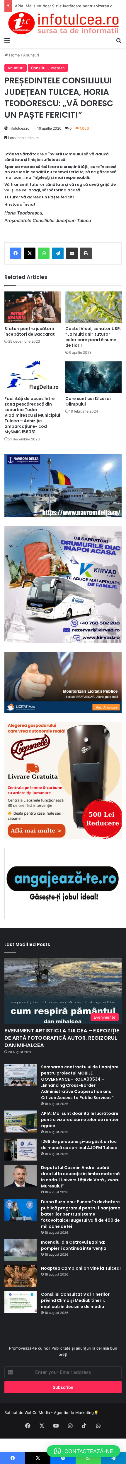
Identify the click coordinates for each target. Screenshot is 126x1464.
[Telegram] (58, 253)
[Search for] (119, 40)
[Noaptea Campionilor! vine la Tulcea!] (20, 1276)
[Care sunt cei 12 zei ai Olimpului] (93, 377)
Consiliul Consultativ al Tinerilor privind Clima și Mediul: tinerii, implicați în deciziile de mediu (75, 1300)
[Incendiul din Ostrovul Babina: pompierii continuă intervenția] (20, 1250)
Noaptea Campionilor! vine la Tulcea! (81, 1268)
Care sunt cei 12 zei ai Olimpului (88, 401)
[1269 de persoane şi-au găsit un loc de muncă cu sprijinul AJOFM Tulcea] (20, 1150)
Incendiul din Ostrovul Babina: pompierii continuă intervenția (73, 1245)
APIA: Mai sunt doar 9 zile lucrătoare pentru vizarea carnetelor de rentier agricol (80, 1120)
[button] (83, 1451)
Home (14, 55)
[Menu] (7, 40)
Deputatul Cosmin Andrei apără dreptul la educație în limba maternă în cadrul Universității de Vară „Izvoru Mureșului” (80, 1177)
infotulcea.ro (19, 128)
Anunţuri (31, 55)
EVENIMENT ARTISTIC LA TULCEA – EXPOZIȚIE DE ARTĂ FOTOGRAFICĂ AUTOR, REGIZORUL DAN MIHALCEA (61, 1038)
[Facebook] (15, 253)
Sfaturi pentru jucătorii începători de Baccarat (29, 331)
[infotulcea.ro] (63, 23)
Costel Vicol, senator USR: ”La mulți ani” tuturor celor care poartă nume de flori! (93, 337)
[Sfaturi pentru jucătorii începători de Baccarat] (32, 307)
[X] (29, 253)
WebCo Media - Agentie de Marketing (59, 1412)
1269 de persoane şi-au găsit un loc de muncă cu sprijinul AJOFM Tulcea (79, 1145)
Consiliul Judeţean (48, 68)
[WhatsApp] (44, 253)
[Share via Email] (72, 253)
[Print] (86, 253)
